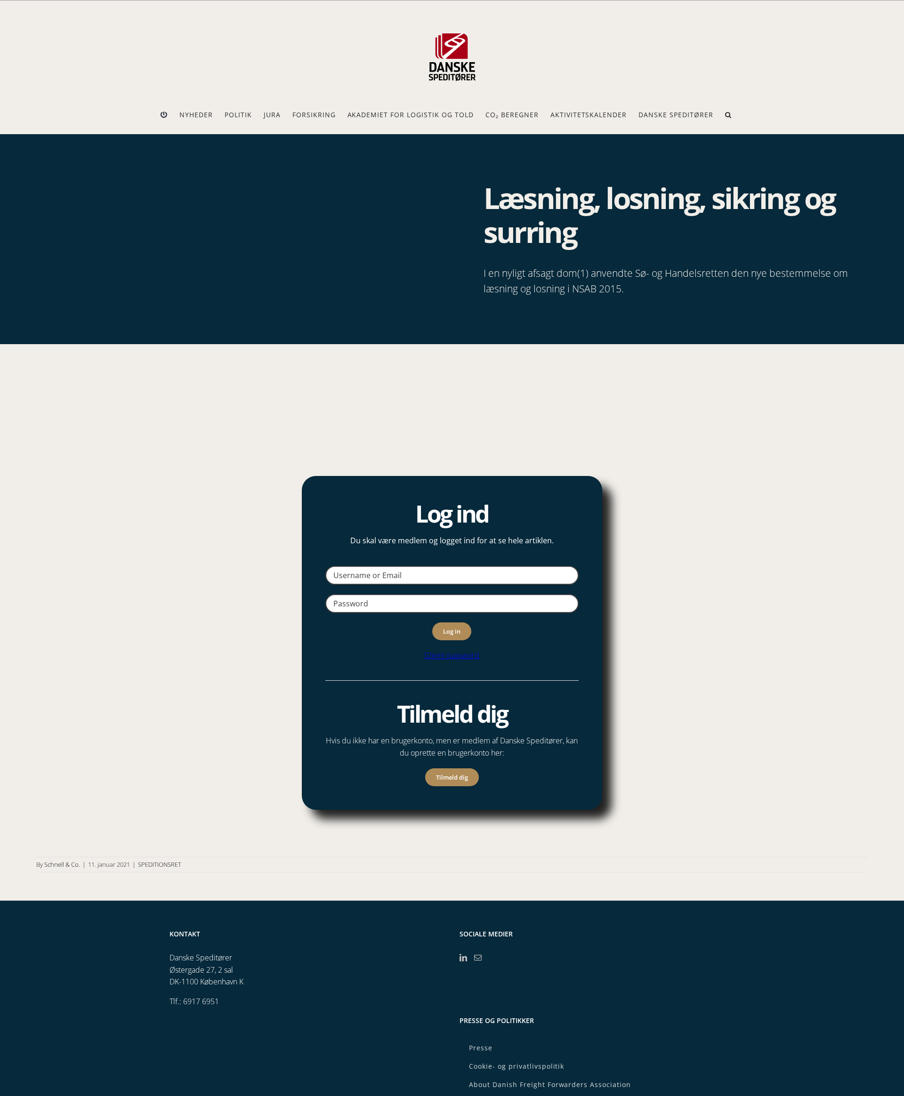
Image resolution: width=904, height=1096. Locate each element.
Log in (451, 631)
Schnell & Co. (62, 864)
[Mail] (478, 957)
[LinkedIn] (463, 957)
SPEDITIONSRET (159, 864)
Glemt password (451, 655)
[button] (728, 115)
